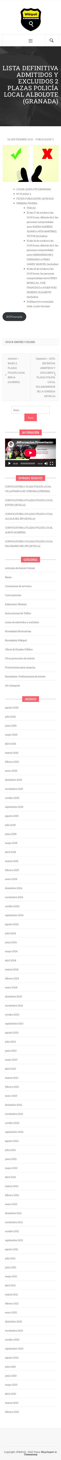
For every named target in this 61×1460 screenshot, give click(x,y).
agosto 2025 (11, 815)
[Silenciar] (46, 463)
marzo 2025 (11, 861)
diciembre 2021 (13, 1213)
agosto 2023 (11, 1032)
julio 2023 (10, 1041)
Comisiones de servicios (18, 586)
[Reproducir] (9, 463)
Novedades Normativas (18, 631)
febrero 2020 (12, 1411)
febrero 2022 (12, 1195)
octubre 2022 (12, 1122)
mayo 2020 (11, 1384)
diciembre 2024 (13, 888)
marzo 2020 (11, 1402)
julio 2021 (10, 1258)
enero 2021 (11, 1312)
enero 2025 (11, 879)
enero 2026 (11, 770)
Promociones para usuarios (20, 667)
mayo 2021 (11, 1276)
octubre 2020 (12, 1339)
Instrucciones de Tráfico (18, 613)
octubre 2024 (12, 906)
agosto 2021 (11, 1249)
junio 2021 (10, 1267)
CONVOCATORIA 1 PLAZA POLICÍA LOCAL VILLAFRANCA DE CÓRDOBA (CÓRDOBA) (28, 489)
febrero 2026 (12, 761)
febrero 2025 (12, 870)
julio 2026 (10, 716)
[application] (30, 453)
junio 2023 (11, 1050)
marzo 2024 (11, 969)
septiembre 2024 (14, 915)
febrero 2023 (12, 1086)
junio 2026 (11, 725)
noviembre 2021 (14, 1222)
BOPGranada (14, 316)
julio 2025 (10, 824)
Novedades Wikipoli (16, 640)
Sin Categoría (12, 685)
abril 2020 (10, 1393)
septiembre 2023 (14, 1023)
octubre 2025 (12, 797)
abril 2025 (10, 852)
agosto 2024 (11, 924)
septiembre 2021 (14, 1240)
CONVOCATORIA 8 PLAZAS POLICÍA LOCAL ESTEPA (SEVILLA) (29, 502)
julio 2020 (10, 1366)
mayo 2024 (11, 951)
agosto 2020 (11, 1357)
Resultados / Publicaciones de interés (25, 676)
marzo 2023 (11, 1077)
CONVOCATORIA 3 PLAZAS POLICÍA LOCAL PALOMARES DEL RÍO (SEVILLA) (29, 544)
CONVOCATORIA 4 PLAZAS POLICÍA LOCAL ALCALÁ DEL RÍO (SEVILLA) (29, 516)
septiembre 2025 (14, 806)
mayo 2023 (11, 1059)
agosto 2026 (11, 707)
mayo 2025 (11, 843)
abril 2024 (10, 960)
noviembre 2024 (14, 897)
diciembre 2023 (13, 996)
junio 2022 (11, 1159)
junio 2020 (11, 1375)
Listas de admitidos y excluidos (20, 342)
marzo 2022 (11, 1186)
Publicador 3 (45, 139)
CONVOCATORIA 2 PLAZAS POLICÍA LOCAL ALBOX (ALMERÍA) (29, 530)
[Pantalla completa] (51, 463)
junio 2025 (10, 834)
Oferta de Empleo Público (19, 649)
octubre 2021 (12, 1231)
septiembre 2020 (14, 1348)
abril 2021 (10, 1285)
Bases (8, 577)
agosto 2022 (11, 1140)
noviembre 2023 (14, 1005)
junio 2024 (11, 942)
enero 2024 (11, 987)
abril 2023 (10, 1068)
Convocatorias (13, 595)
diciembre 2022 (13, 1104)
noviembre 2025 (14, 788)
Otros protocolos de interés (20, 658)
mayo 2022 (11, 1168)
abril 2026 (10, 743)
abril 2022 (10, 1177)
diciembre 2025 (13, 779)
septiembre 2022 (14, 1131)
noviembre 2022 (14, 1113)
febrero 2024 (12, 978)
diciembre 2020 (13, 1321)
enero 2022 (11, 1204)
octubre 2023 (12, 1014)
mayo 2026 (11, 734)
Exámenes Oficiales (16, 604)
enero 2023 (11, 1095)
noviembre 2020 (14, 1330)
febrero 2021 (12, 1303)
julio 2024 (10, 933)
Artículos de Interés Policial (20, 568)
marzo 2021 (11, 1294)
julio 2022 (10, 1150)
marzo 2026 (11, 752)
